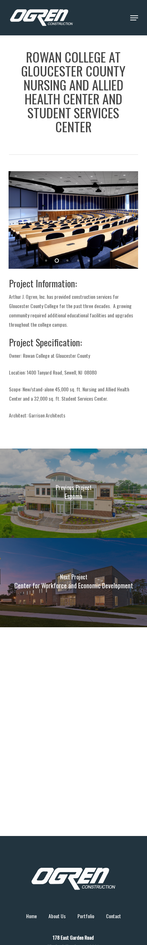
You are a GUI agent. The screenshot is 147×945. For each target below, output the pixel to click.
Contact (113, 916)
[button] (134, 17)
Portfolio (85, 916)
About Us (57, 916)
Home (31, 916)
